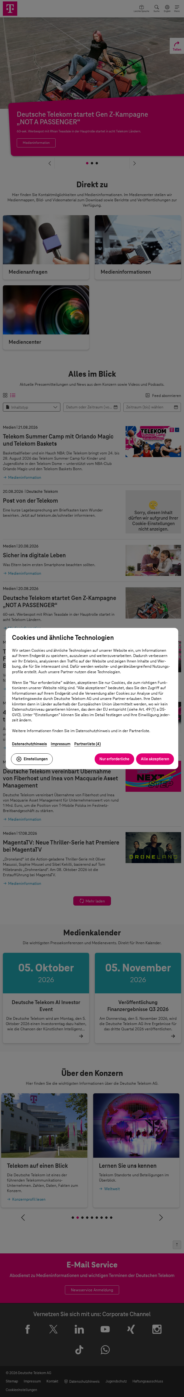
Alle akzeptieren (155, 758)
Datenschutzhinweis (29, 743)
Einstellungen (36, 758)
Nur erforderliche (114, 758)
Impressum (60, 743)
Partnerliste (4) (87, 743)
